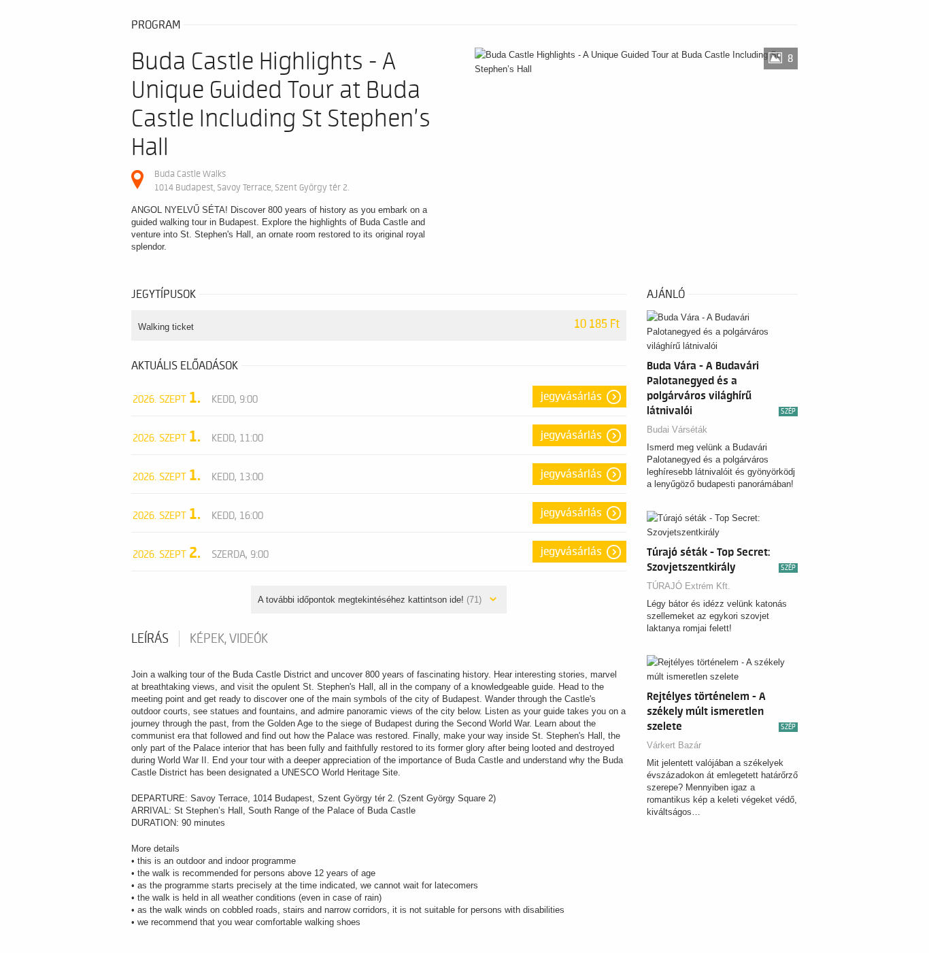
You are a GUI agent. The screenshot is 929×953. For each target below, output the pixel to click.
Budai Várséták (677, 429)
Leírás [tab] (150, 638)
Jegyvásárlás (571, 396)
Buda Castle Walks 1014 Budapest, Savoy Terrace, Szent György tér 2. (251, 181)
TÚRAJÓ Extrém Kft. (688, 586)
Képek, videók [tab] (229, 638)
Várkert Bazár (674, 745)
